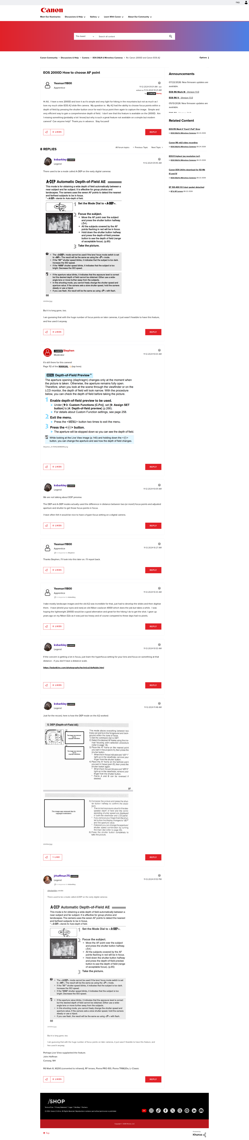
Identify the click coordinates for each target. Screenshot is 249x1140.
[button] (164, 546)
